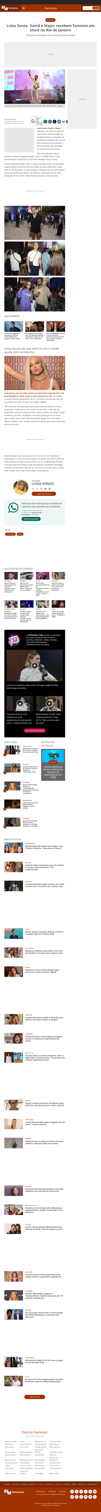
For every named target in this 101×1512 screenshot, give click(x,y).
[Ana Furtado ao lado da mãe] (58, 576)
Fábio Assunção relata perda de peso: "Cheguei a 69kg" (58, 614)
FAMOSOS (32, 1484)
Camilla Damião (40, 1447)
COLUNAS (58, 1484)
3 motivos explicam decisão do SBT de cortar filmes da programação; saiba (12, 336)
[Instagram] (41, 488)
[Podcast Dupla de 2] (86, 1497)
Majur (58, 128)
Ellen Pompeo (40, 1460)
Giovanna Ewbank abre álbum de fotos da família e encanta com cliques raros (44, 951)
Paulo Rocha (54, 1473)
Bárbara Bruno (40, 1441)
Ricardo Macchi (25, 1444)
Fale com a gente (42, 1494)
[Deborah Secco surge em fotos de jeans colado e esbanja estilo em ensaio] (13, 1143)
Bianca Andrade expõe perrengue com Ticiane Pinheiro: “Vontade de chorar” (44, 847)
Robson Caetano (11, 1441)
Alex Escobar (39, 1455)
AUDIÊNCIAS (49, 1484)
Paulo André (54, 1465)
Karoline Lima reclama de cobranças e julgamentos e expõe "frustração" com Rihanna (44, 1210)
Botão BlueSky (90, 1498)
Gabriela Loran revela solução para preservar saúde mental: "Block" (42, 971)
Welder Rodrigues (26, 1468)
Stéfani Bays (9, 1447)
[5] (12, 822)
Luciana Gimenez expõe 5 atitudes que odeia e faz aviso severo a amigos (44, 1018)
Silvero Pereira (10, 1455)
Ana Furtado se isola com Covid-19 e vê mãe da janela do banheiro (58, 586)
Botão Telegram (72, 1498)
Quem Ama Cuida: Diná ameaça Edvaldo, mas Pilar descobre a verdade (30, 823)
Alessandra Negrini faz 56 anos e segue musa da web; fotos (30, 750)
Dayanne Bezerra (26, 1452)
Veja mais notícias (43, 494)
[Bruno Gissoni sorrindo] (11, 576)
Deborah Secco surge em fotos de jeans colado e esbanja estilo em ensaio (44, 1142)
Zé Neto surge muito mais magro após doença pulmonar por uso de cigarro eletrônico (25, 616)
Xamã (50, 128)
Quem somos (40, 1491)
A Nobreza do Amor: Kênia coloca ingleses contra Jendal (30, 805)
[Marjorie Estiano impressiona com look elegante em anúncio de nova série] (13, 1190)
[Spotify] (49, 488)
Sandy (22, 1441)
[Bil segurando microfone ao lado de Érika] (42, 576)
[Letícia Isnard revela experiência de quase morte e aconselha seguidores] (13, 1276)
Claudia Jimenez (55, 1468)
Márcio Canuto (10, 1460)
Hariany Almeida (11, 1463)
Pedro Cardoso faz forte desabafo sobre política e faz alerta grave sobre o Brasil (44, 1104)
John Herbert (39, 1465)
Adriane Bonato (40, 1444)
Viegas (7, 1465)
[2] (12, 768)
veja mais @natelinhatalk (35, 730)
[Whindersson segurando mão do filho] (27, 576)
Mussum (53, 1455)
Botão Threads (95, 1498)
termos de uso (36, 512)
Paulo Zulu (9, 1468)
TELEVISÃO (15, 1484)
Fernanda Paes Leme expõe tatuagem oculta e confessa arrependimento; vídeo (43, 1038)
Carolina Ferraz (55, 1441)
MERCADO (66, 1484)
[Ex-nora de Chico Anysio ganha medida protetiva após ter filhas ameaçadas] (13, 1381)
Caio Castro (24, 1447)
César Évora (39, 1463)
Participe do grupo (31, 519)
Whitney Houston (26, 1460)
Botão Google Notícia (77, 1498)
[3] (12, 786)
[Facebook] (33, 488)
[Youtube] (45, 488)
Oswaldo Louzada (56, 1452)
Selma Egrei (39, 1473)
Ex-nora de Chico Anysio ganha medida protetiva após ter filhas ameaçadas (44, 1380)
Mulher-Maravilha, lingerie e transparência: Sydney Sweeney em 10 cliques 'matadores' (31, 789)
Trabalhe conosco (57, 1494)
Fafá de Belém (40, 1468)
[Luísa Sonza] (20, 487)
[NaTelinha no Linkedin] (81, 1497)
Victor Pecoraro (26, 1465)
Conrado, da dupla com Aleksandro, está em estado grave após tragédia (42, 614)
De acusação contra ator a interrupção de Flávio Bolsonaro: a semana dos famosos (44, 1314)
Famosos (51, 8)
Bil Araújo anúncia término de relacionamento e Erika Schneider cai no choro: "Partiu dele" (42, 589)
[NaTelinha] (10, 8)
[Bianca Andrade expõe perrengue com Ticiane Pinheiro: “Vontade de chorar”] (13, 848)
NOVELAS (24, 1484)
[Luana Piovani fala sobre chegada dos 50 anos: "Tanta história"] (13, 1124)
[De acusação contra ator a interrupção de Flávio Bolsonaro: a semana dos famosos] (13, 1314)
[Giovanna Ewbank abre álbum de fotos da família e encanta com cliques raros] (13, 952)
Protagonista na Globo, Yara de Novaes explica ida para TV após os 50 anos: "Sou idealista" (34, 336)
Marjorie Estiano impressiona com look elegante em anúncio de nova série (44, 1190)
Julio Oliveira (54, 1444)
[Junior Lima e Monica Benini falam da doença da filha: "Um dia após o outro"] (13, 1228)
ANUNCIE (62, 1491)
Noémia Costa (10, 1473)
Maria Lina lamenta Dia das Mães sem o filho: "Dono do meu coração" (26, 586)
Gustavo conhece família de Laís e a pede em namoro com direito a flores (10, 614)
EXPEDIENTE (52, 1491)
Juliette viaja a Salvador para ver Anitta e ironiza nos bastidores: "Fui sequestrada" (44, 867)
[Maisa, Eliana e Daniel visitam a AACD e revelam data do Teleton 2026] (13, 933)
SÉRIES (74, 1484)
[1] (12, 750)
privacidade (25, 514)
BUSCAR (96, 8)
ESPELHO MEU (92, 1484)
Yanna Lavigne (10, 1452)
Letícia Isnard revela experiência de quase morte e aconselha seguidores (43, 1275)
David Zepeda (25, 1463)
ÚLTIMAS (7, 1484)
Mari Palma (9, 1444)
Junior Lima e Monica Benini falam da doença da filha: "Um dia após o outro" (44, 1228)
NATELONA (81, 1484)
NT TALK (40, 1484)
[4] (12, 804)
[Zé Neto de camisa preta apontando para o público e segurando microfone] (27, 604)
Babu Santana (55, 1447)
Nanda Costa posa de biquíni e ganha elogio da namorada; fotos (30, 769)
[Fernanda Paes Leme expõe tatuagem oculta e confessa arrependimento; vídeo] (13, 1038)
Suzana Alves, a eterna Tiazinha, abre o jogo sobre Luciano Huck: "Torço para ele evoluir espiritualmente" (45, 1057)
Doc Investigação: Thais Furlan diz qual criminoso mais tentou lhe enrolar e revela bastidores (55, 336)
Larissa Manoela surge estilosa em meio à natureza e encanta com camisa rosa (44, 885)
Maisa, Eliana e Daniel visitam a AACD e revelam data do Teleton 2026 (44, 932)
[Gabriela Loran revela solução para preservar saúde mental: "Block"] (13, 971)
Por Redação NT (10, 119)
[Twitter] (37, 488)
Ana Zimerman (55, 1463)
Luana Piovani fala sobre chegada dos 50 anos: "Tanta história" (45, 1123)
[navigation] (23, 8)
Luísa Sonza (42, 128)
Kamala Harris (25, 1455)
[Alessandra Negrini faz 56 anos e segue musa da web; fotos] (13, 1362)
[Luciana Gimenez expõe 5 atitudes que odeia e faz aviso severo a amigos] (13, 1019)
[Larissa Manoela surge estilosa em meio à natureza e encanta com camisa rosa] (13, 886)
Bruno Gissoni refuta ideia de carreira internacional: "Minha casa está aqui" (10, 587)
